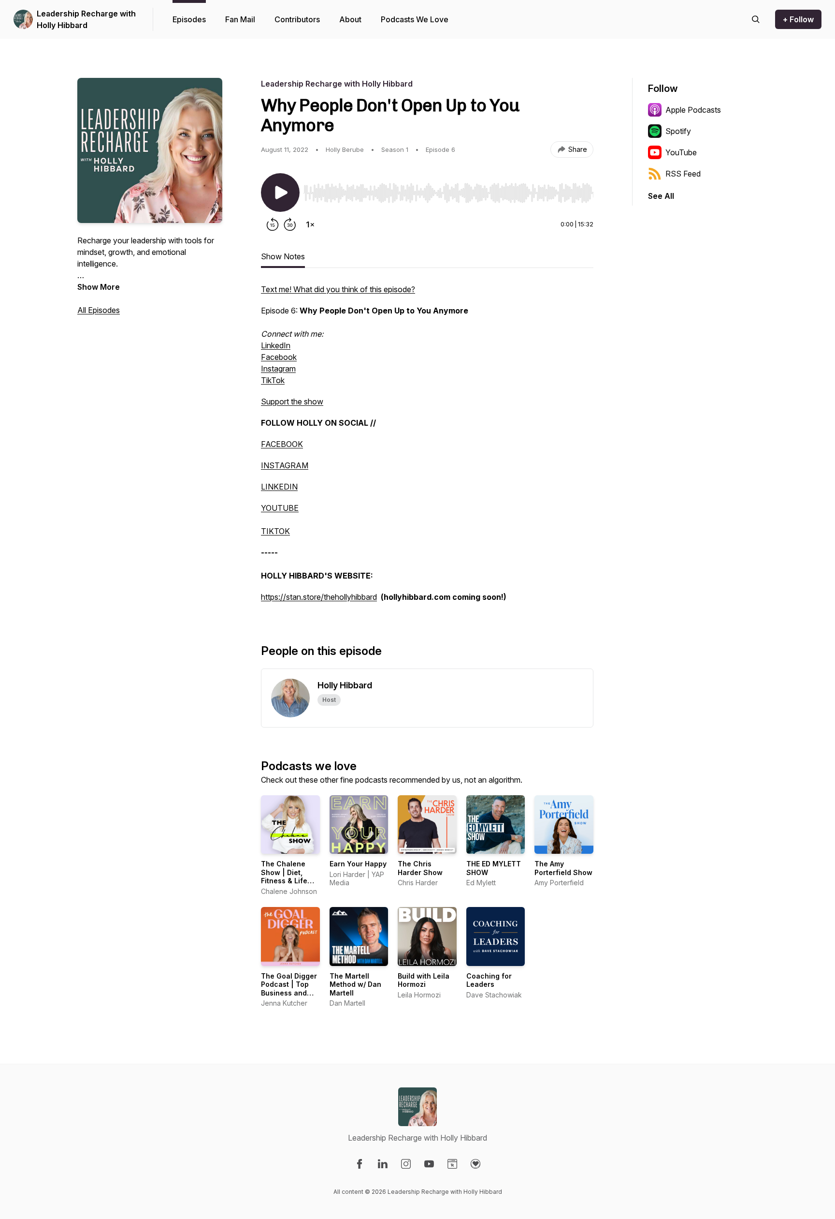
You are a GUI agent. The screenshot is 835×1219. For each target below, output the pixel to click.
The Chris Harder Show (420, 868)
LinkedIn (275, 345)
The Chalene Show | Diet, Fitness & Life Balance (284, 876)
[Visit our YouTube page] (429, 1164)
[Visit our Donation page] (475, 1164)
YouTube (681, 152)
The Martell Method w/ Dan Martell (355, 984)
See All (661, 196)
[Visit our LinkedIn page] (383, 1164)
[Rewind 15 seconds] (272, 224)
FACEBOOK (282, 444)
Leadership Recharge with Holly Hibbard (86, 19)
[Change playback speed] (310, 224)
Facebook (279, 357)
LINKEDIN (279, 486)
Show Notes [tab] (283, 256)
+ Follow (798, 19)
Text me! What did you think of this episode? (338, 289)
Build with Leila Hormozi (423, 980)
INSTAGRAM (284, 465)
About (350, 19)
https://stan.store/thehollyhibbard (319, 597)
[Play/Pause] (280, 192)
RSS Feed (683, 173)
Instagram (278, 368)
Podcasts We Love (414, 19)
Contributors (297, 19)
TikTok (273, 380)
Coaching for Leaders (489, 980)
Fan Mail (240, 19)
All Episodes (98, 310)
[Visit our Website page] (452, 1164)
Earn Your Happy (358, 864)
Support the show (292, 401)
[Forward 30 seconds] (290, 224)
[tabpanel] (427, 447)
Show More (98, 287)
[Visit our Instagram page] (406, 1164)
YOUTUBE (280, 508)
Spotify (678, 131)
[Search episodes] (756, 19)
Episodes (189, 19)
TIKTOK (275, 531)
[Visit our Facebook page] (359, 1164)
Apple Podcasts (693, 110)
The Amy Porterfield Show (563, 868)
